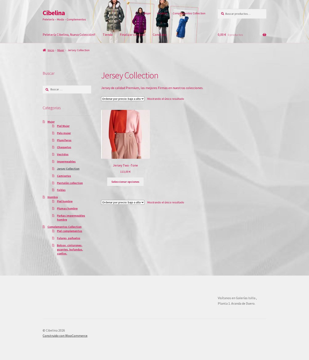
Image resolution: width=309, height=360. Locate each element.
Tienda (107, 34)
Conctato (159, 34)
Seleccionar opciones (125, 182)
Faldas (61, 190)
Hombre (162, 13)
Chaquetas (64, 147)
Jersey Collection (68, 169)
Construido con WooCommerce (65, 335)
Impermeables (66, 161)
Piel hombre (65, 201)
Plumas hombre (67, 208)
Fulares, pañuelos (68, 238)
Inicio (51, 50)
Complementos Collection (189, 13)
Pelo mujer (64, 133)
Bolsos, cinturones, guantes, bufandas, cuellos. (70, 249)
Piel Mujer (63, 126)
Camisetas (64, 176)
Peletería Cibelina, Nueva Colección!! (69, 34)
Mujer (147, 13)
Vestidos (63, 154)
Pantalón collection (70, 183)
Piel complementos (69, 231)
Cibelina (54, 13)
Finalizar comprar (132, 34)
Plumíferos (64, 140)
